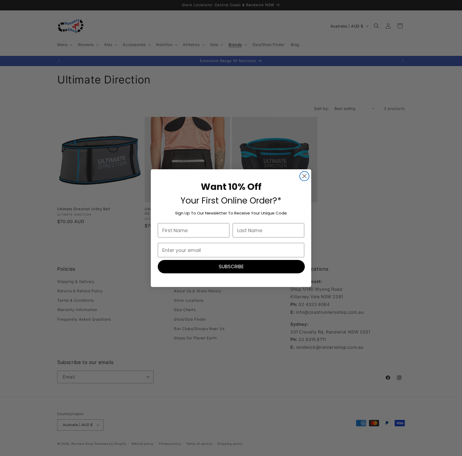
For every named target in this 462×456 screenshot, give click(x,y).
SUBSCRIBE (231, 266)
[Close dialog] (304, 176)
